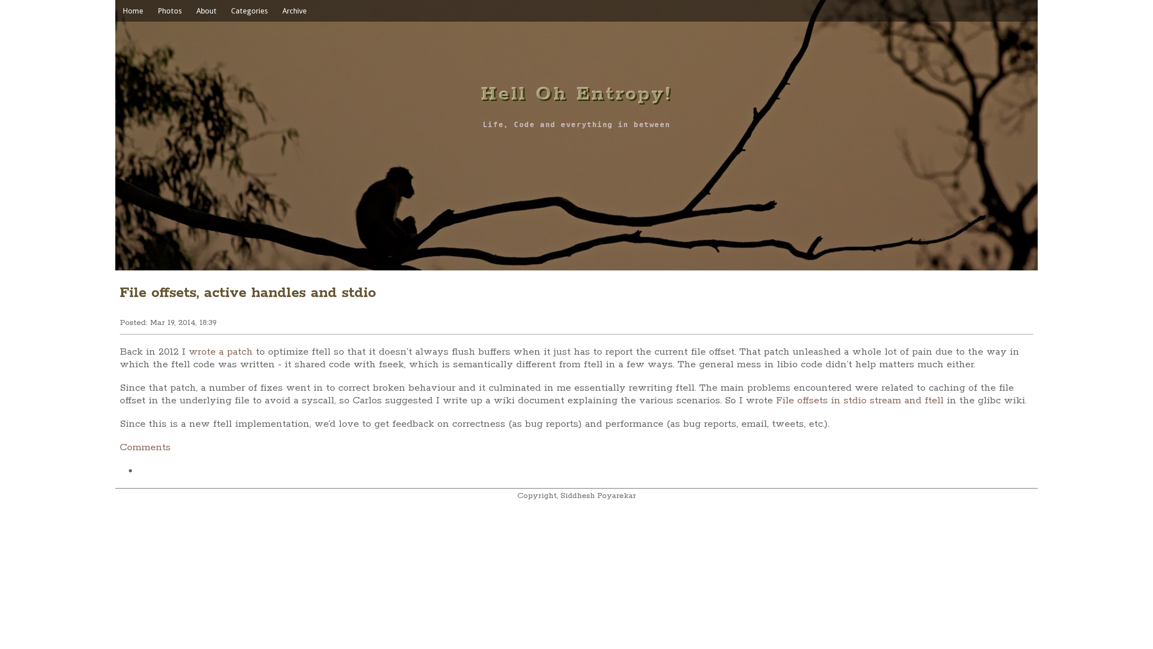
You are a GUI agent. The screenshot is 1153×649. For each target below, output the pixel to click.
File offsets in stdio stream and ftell (860, 400)
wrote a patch (221, 352)
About (206, 10)
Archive (294, 10)
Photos (170, 10)
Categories (249, 10)
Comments (145, 447)
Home (133, 10)
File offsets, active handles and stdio (248, 293)
